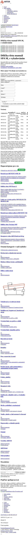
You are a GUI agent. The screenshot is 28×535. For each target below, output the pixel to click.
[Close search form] (3, 30)
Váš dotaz (3, 97)
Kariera (6, 19)
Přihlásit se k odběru (20, 472)
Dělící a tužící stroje (12, 36)
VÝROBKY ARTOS (12, 11)
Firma (2, 85)
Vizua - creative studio (10, 532)
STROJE (9, 9)
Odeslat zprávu (4, 106)
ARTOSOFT (10, 12)
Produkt (3, 79)
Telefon (3, 94)
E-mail (3, 88)
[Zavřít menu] (1, 4)
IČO (2, 91)
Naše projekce (7, 499)
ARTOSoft (6, 498)
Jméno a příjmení (5, 82)
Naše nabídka (7, 8)
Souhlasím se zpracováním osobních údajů (13, 103)
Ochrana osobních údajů (7, 530)
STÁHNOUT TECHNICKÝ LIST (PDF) (11, 67)
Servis (5, 22)
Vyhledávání (9, 25)
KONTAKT (15, 25)
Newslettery (7, 512)
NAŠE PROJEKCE (12, 14)
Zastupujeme (7, 18)
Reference (6, 16)
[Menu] (10, 3)
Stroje (5, 495)
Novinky (6, 21)
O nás (5, 15)
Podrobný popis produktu (7, 66)
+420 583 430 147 (12, 514)
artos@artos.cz (4, 514)
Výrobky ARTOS (8, 497)
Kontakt (6, 510)
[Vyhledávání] (3, 27)
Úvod (5, 7)
